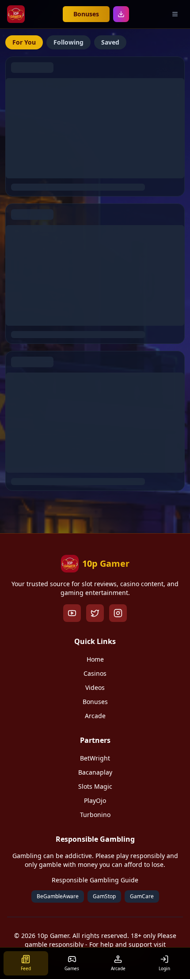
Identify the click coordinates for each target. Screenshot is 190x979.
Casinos (95, 673)
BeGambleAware (58, 896)
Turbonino (95, 814)
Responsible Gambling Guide (95, 880)
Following (68, 42)
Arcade (95, 716)
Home (95, 659)
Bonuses (86, 14)
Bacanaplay (95, 772)
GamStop (104, 896)
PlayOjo (95, 800)
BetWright (95, 758)
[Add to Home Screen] (121, 14)
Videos (95, 687)
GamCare (142, 896)
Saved (110, 42)
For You (24, 42)
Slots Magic (95, 786)
